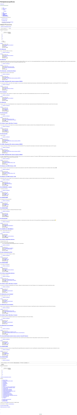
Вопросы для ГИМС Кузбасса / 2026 (9, 162)
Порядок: (22, 362)
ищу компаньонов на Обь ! (8, 248)
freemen (1, 43)
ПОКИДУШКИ (6, 204)
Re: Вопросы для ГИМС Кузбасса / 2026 (8, 165)
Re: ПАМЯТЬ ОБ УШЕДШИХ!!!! (6, 228)
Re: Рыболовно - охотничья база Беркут (8, 70)
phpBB (7, 402)
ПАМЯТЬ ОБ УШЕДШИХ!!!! (8, 225)
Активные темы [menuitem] (4, 20)
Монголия (5, 45)
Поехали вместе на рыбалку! (9, 55)
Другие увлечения (7, 182)
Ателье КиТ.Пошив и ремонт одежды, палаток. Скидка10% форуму (14, 332)
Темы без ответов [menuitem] (4, 18)
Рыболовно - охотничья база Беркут (9, 67)
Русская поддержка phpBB (4, 405)
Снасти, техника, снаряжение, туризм (10, 331)
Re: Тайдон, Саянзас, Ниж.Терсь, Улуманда (8, 123)
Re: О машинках (3, 91)
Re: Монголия (3, 49)
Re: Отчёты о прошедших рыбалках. (7, 239)
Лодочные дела (7, 77)
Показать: (2, 362)
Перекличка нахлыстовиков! (8, 290)
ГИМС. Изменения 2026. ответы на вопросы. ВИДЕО (12, 140)
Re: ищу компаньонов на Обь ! (6, 252)
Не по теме (6, 87)
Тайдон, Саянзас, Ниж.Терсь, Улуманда (10, 119)
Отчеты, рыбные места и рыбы (9, 66)
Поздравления (6, 109)
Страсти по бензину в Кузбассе (8, 88)
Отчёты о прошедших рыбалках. (9, 269)
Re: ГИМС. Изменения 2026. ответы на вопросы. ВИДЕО (11, 81)
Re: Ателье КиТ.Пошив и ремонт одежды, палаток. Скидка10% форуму (14, 335)
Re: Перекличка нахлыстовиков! (6, 304)
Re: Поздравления (3, 112)
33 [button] (2, 38)
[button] (2, 31)
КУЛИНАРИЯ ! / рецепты (8, 183)
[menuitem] (3, 7)
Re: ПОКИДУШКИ (4, 197)
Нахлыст (6, 193)
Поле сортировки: (11, 362)
